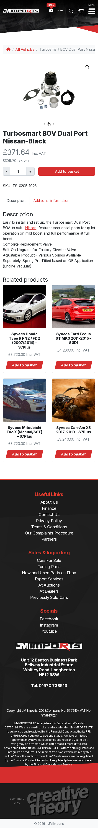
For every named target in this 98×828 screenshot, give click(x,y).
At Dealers (49, 591)
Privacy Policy (49, 520)
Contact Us (49, 514)
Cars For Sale (49, 560)
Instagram (49, 625)
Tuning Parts (49, 566)
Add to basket (67, 171)
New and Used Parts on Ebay (49, 572)
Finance (49, 508)
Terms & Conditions (49, 526)
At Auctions (49, 585)
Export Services (49, 579)
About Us (49, 502)
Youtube (49, 631)
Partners (49, 539)
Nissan (30, 227)
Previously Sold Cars (49, 597)
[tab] (16, 200)
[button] (87, 67)
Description (16, 200)
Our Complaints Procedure (49, 533)
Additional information (51, 200)
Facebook (49, 618)
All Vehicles (24, 49)
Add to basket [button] (24, 365)
